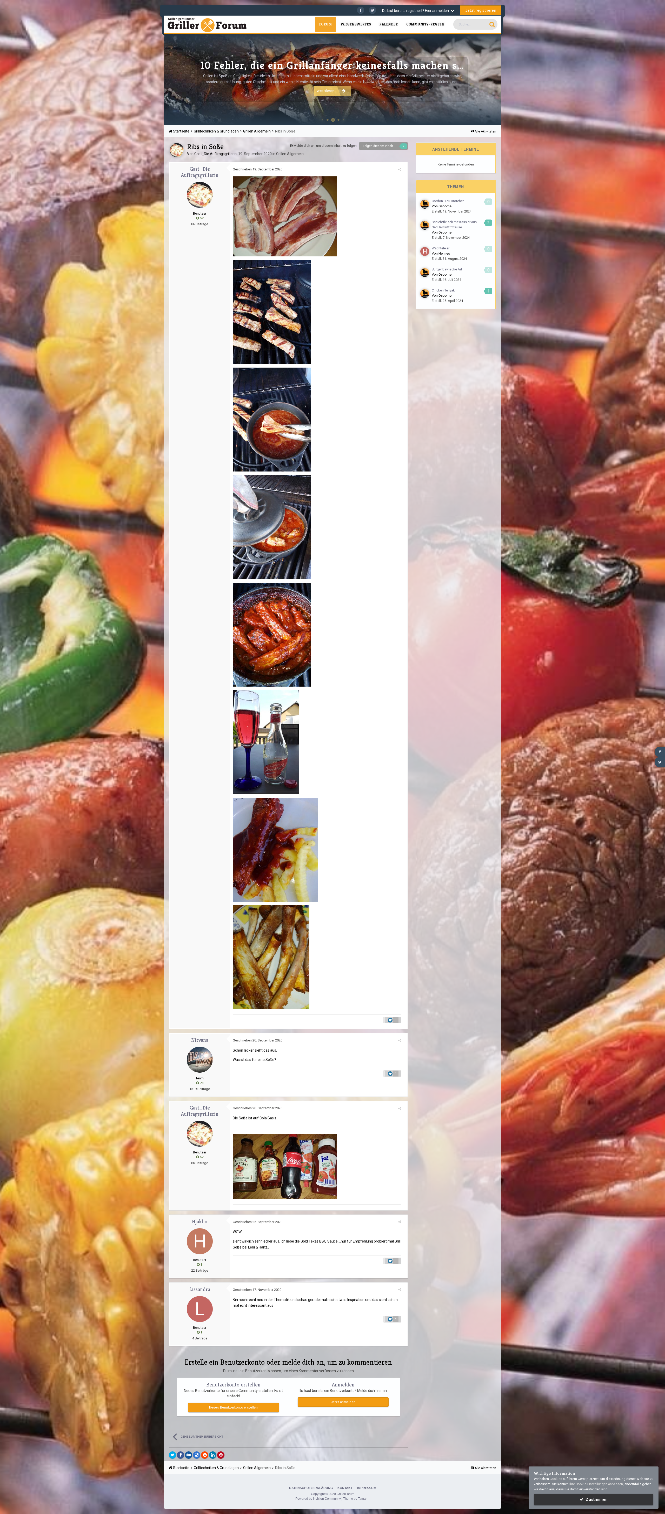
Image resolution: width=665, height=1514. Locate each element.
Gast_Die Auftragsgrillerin (215, 154)
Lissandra (199, 1289)
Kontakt (345, 1488)
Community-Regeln (425, 24)
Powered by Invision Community (318, 1498)
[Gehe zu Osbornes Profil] (424, 204)
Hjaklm (200, 1221)
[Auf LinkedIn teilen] (212, 1455)
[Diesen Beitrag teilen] (399, 169)
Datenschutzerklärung (311, 1488)
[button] (483, 79)
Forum (325, 24)
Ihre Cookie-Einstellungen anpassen (596, 1484)
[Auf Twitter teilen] (172, 1455)
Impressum (366, 1488)
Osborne (444, 206)
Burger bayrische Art (447, 269)
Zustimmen (595, 1499)
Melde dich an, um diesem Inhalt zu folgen (325, 146)
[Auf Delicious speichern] (196, 1455)
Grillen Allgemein (290, 154)
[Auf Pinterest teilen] (220, 1455)
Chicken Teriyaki (444, 290)
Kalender (389, 24)
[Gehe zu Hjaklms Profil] (200, 1241)
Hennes (444, 253)
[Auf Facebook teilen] (180, 1455)
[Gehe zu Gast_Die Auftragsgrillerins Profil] (176, 150)
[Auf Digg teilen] (188, 1455)
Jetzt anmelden (343, 1402)
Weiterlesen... (327, 91)
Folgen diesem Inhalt (378, 146)
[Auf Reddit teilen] (204, 1455)
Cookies (556, 1479)
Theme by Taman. (355, 1498)
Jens (492, 117)
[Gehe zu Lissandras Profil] (200, 1309)
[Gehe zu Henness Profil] (424, 251)
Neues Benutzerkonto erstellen (233, 1407)
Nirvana (199, 1040)
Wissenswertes (356, 24)
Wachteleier (440, 248)
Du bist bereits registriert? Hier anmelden (416, 11)
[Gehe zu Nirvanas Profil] (200, 1059)
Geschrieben (257, 169)
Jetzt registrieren (480, 10)
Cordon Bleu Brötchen (448, 201)
